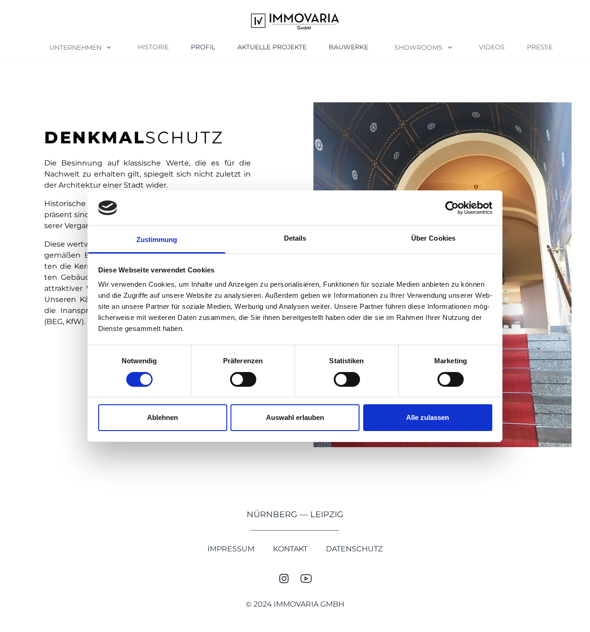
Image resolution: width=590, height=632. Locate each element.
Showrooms (418, 47)
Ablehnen (162, 417)
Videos (492, 47)
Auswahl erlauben (295, 417)
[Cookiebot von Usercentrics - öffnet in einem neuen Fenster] (452, 208)
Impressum (230, 548)
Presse (540, 47)
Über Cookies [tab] (433, 238)
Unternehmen (75, 47)
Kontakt (290, 548)
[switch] (243, 379)
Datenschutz (354, 548)
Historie (153, 47)
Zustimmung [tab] (156, 239)
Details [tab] (295, 238)
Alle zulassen (427, 417)
